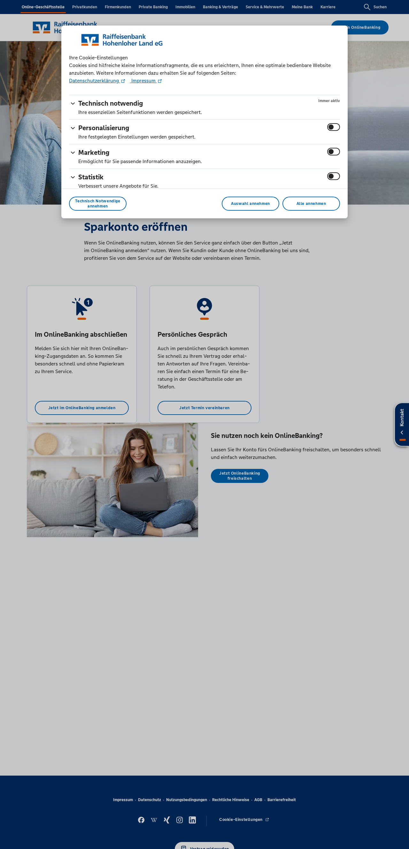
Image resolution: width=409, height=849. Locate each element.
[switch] (333, 127)
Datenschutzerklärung (94, 81)
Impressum (143, 81)
